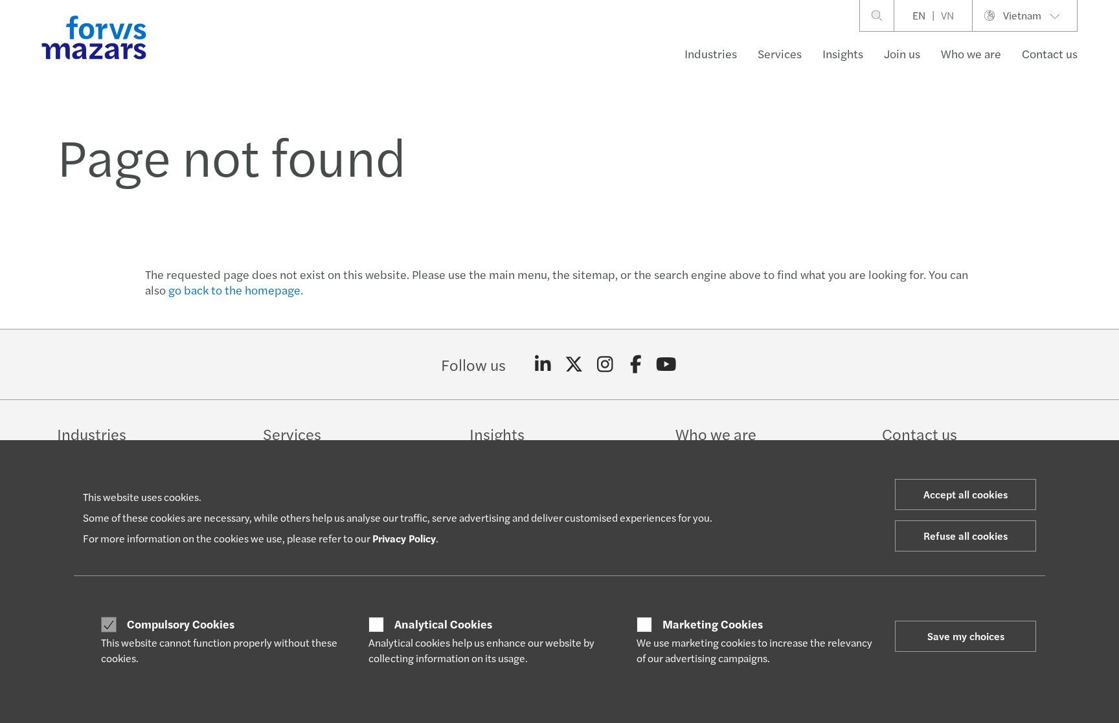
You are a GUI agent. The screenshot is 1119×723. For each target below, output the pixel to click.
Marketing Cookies (712, 624)
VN (947, 15)
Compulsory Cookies (180, 624)
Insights (842, 53)
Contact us (1050, 53)
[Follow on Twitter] (574, 364)
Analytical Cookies (443, 624)
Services (780, 53)
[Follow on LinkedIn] (543, 364)
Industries (710, 53)
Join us (902, 53)
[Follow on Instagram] (605, 364)
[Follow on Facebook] (635, 364)
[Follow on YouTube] (666, 364)
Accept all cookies (965, 494)
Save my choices (965, 635)
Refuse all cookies (965, 535)
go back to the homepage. (235, 290)
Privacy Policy (404, 538)
